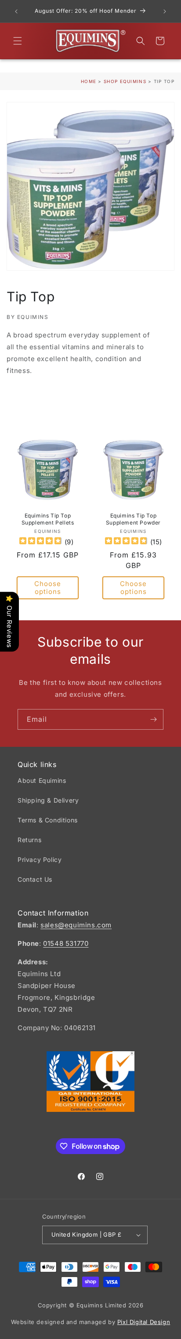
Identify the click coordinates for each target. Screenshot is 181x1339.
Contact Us (35, 879)
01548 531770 (65, 943)
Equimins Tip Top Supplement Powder (133, 519)
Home (88, 81)
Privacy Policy (40, 859)
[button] (17, 41)
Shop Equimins (125, 81)
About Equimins (42, 780)
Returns (29, 839)
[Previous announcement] (16, 11)
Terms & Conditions (48, 820)
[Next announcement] (164, 11)
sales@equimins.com (76, 925)
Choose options (47, 588)
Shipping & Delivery (48, 800)
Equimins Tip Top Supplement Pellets (48, 519)
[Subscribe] (153, 719)
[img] (40, 542)
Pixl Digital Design (143, 1321)
